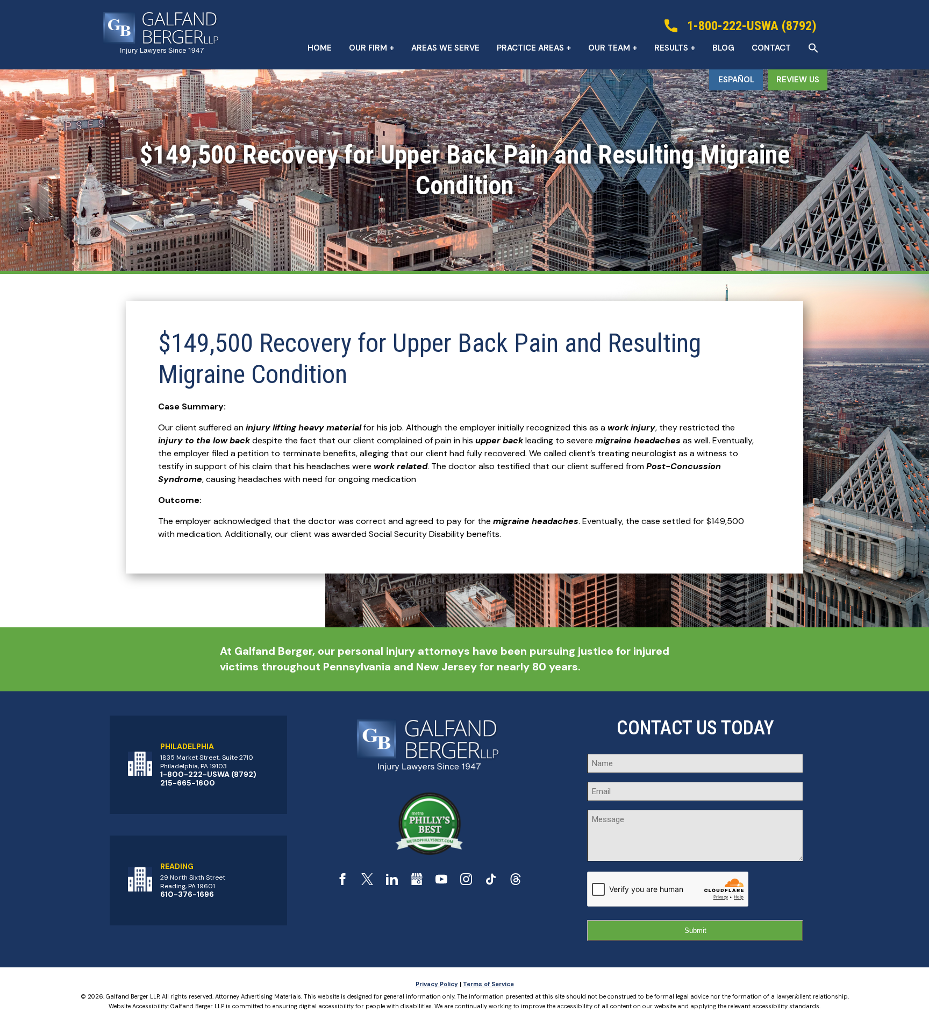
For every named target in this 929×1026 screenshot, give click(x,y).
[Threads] (515, 882)
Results (671, 48)
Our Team (609, 48)
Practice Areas (530, 48)
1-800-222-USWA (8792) (208, 774)
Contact (771, 48)
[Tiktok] (491, 882)
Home (320, 48)
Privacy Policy (437, 984)
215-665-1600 (187, 783)
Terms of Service (488, 984)
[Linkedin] (392, 882)
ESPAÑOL (736, 79)
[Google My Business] (416, 882)
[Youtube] (441, 882)
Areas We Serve (445, 48)
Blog (723, 48)
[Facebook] (342, 882)
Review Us (797, 79)
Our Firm (368, 48)
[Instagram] (466, 882)
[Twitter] (367, 882)
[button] (813, 48)
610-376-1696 (187, 894)
